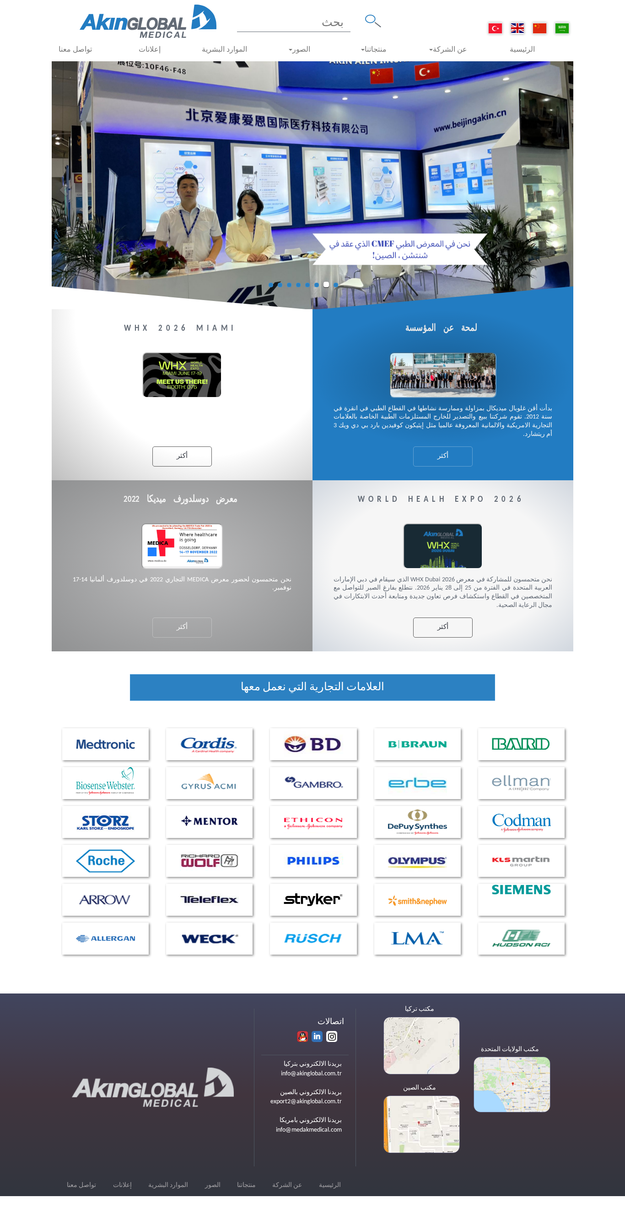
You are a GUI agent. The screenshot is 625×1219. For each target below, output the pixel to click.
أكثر (442, 456)
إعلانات (150, 50)
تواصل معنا (75, 50)
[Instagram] (331, 1036)
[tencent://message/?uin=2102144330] (302, 1036)
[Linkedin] (317, 1036)
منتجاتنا (376, 50)
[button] (65, 189)
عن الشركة (450, 50)
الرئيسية (522, 50)
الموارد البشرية (224, 50)
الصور (301, 50)
